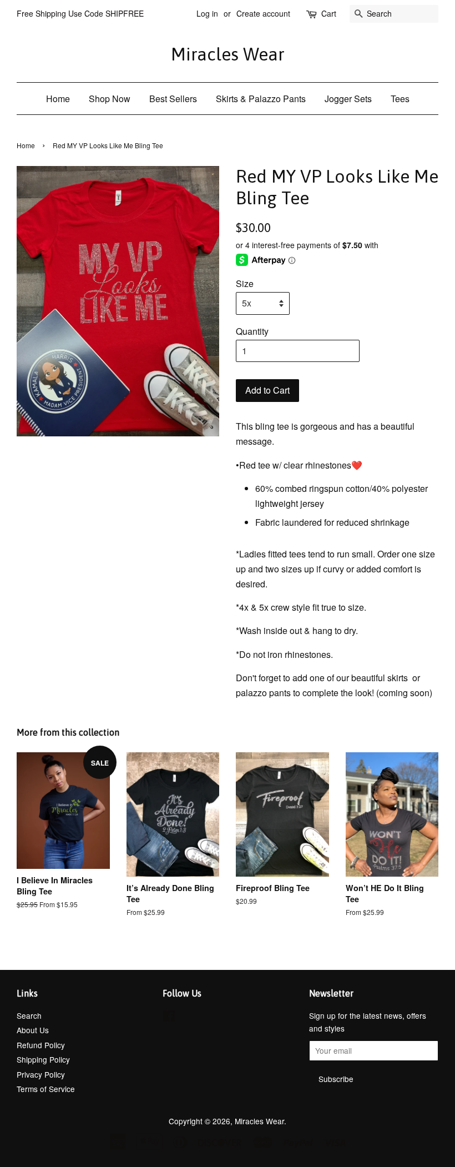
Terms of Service (46, 1088)
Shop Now (109, 98)
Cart (328, 13)
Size (245, 283)
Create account (263, 13)
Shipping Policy (43, 1059)
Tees (400, 98)
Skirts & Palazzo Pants (261, 98)
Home (58, 98)
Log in (207, 13)
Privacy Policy (41, 1074)
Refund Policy (41, 1044)
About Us (33, 1029)
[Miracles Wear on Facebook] (169, 1017)
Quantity (252, 331)
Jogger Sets (348, 98)
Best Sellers (173, 98)
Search (29, 1015)
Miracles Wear (228, 54)
